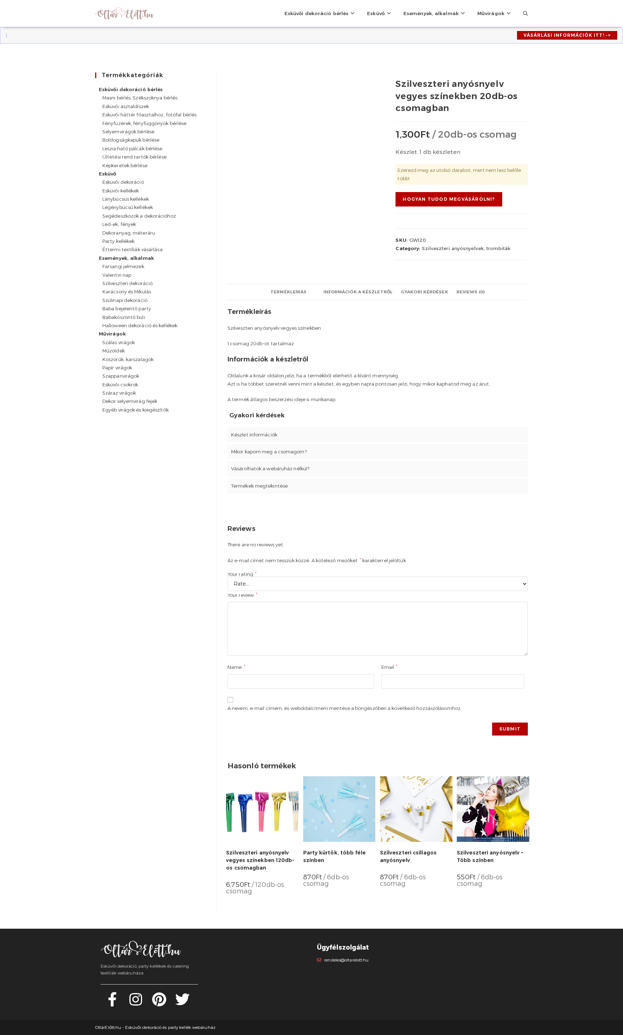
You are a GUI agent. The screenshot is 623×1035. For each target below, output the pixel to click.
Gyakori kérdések (424, 291)
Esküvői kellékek (120, 191)
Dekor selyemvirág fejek (129, 401)
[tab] (288, 292)
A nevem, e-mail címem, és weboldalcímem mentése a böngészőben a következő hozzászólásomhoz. (344, 708)
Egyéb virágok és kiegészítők (135, 410)
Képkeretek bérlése (124, 165)
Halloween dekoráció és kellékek (139, 325)
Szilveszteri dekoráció (127, 283)
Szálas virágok (118, 342)
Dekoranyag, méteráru (128, 233)
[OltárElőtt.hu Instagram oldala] (135, 1003)
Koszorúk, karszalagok (128, 359)
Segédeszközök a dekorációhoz (139, 216)
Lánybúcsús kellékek (125, 199)
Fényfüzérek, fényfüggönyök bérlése (144, 123)
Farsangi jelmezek (123, 266)
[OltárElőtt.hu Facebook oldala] (112, 1003)
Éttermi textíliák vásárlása (132, 249)
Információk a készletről (358, 291)
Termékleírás (288, 291)
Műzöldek (113, 351)
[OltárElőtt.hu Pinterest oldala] (159, 1003)
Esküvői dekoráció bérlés (131, 89)
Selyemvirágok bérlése (128, 131)
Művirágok (112, 334)
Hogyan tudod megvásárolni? (449, 199)
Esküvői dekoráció (123, 182)
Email (389, 667)
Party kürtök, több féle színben (334, 856)
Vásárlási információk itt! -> (567, 35)
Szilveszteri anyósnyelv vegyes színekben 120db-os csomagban (260, 860)
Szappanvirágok (120, 376)
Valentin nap (116, 275)
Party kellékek (118, 241)
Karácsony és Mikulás (126, 291)
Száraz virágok (119, 393)
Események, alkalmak (126, 258)
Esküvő (107, 174)
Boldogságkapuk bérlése (130, 140)
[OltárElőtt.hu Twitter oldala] (182, 1003)
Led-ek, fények (119, 224)
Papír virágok (117, 367)
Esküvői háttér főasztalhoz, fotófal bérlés (149, 114)
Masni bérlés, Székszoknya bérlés (139, 98)
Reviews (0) (470, 291)
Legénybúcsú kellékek (127, 207)
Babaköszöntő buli (123, 317)
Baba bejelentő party (126, 308)
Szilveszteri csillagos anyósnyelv (408, 856)
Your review (242, 595)
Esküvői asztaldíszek (125, 106)
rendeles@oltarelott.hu (346, 960)
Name (236, 667)
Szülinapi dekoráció (124, 300)
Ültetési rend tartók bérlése (134, 157)
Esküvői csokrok (120, 384)
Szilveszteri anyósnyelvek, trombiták (466, 248)
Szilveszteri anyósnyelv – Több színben (490, 856)
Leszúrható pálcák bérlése (132, 148)
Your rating (241, 574)
